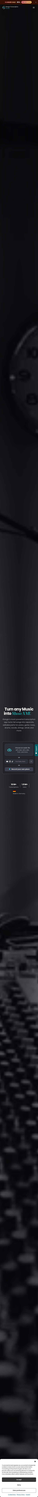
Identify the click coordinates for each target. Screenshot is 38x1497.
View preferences (19, 1490)
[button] (35, 1461)
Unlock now (26, 2)
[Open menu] (34, 8)
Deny (19, 1485)
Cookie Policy (12, 1494)
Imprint (28, 1494)
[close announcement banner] (35, 2)
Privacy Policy (21, 1494)
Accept (19, 1480)
